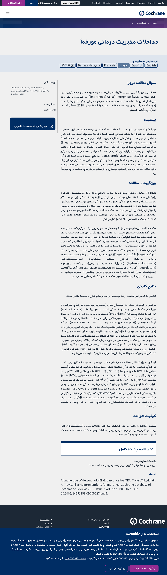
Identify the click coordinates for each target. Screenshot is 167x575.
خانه (155, 22)
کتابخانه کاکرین (13, 2)
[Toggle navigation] (7, 13)
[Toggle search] (152, 13)
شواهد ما (141, 22)
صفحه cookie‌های (75, 558)
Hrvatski (107, 2)
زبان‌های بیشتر (69, 2)
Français (130, 2)
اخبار (47, 523)
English (151, 2)
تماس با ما (44, 519)
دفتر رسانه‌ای (43, 526)
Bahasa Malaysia (89, 65)
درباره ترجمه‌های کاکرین (47, 2)
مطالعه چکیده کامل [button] (134, 449)
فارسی (161, 2)
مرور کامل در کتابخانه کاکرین (31, 126)
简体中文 (67, 65)
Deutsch (96, 2)
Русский (119, 2)
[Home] (150, 13)
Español (141, 2)
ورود (32, 2)
